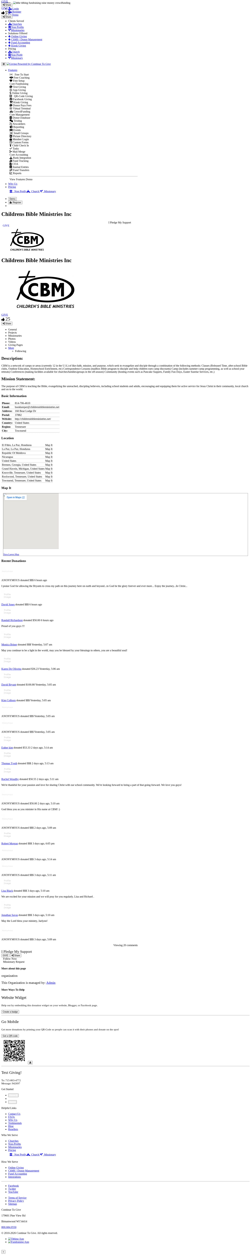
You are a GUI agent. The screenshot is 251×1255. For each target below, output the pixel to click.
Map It (48, 445)
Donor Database (21, 117)
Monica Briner (9, 644)
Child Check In (20, 145)
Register (16, 11)
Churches (17, 24)
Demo (14, 14)
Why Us (12, 183)
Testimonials (15, 1123)
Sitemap (12, 1203)
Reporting (18, 127)
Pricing (12, 186)
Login (15, 8)
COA (15, 163)
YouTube (13, 1191)
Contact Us (14, 1113)
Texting (17, 120)
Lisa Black (7, 890)
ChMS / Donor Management (26, 39)
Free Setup (18, 80)
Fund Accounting (20, 42)
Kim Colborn (8, 700)
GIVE (4, 314)
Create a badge (10, 1012)
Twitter (12, 1188)
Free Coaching (21, 77)
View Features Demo (21, 179)
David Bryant (8, 684)
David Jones (8, 604)
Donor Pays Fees (21, 105)
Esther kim (7, 747)
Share (8, 323)
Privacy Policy (16, 1200)
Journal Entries (20, 167)
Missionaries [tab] (15, 335)
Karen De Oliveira (11, 668)
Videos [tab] (12, 341)
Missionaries (17, 30)
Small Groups (21, 133)
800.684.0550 (8, 1227)
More (11, 348)
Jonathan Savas (9, 915)
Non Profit (16, 54)
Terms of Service (17, 1197)
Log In (14, 205)
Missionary (17, 58)
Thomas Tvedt (9, 763)
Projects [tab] (12, 332)
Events (17, 130)
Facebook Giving (22, 99)
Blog (10, 1126)
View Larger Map (11, 554)
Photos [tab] (12, 338)
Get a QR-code (10, 1036)
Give (11, 1098)
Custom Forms (20, 142)
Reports (16, 173)
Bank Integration (21, 157)
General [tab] (12, 329)
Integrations (14, 1176)
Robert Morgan (9, 843)
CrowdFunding (21, 111)
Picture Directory (21, 136)
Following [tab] (20, 351)
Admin (50, 982)
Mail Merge (18, 151)
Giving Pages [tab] (15, 344)
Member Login (20, 139)
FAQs (11, 1116)
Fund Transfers (20, 170)
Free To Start (21, 74)
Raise (13, 1095)
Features (12, 70)
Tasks (15, 148)
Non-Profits (14, 1144)
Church (16, 51)
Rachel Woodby (10, 779)
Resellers (13, 1129)
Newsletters (18, 123)
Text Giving (19, 86)
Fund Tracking (20, 160)
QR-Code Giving (22, 96)
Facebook (13, 1185)
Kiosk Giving (18, 45)
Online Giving (19, 36)
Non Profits (17, 27)
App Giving (19, 90)
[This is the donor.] (7, 601)
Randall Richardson (12, 620)
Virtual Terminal (21, 108)
